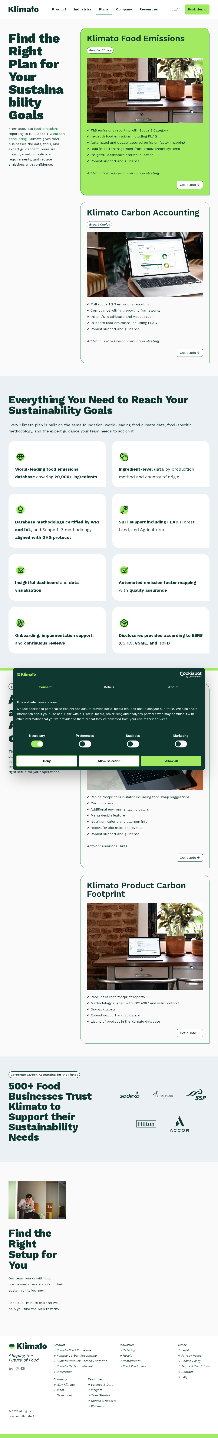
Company (124, 9)
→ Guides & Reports (101, 1400)
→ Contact (185, 1371)
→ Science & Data (100, 1384)
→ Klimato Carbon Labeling (72, 1366)
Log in (176, 9)
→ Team (58, 1390)
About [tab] (173, 687)
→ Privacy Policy (189, 1355)
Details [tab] (109, 687)
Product (59, 9)
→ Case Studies (98, 1395)
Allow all (171, 761)
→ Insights (94, 1390)
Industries (83, 9)
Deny (47, 761)
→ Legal (183, 1350)
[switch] (85, 743)
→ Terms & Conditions (193, 1366)
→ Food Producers (132, 1366)
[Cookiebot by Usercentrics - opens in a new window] (183, 674)
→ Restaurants (129, 1361)
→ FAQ (182, 1377)
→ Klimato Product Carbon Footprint (80, 1361)
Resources (148, 9)
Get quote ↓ (190, 185)
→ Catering (127, 1350)
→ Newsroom (62, 1395)
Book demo (197, 9)
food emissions (46, 129)
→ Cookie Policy (189, 1361)
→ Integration (62, 1371)
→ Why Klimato (64, 1384)
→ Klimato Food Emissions (72, 1350)
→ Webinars (95, 1406)
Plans (104, 9)
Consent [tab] (45, 687)
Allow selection (109, 761)
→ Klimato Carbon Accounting (74, 1355)
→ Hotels (125, 1355)
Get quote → (190, 858)
